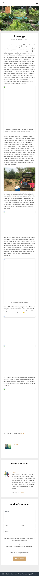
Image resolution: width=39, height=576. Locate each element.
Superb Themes (32, 574)
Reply (22, 492)
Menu (3, 3)
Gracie (15, 445)
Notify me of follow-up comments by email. (19, 546)
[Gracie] (8, 449)
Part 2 (22, 433)
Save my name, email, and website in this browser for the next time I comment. (19, 539)
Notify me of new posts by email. (19, 553)
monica (14, 472)
